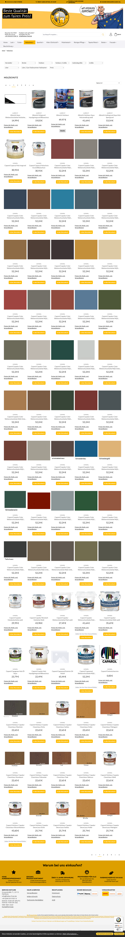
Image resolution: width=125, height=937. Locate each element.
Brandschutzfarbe (70, 918)
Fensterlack (42, 916)
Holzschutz (93, 916)
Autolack (117, 916)
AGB (53, 900)
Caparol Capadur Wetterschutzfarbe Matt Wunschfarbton (86, 619)
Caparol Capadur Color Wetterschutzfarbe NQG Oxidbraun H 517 (39, 418)
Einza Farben (68, 917)
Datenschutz (56, 896)
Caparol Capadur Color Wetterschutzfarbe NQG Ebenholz (62, 267)
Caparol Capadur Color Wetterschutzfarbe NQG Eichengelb (86, 267)
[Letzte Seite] (33, 85)
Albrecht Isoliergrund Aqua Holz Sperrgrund (110, 116)
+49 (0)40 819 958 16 (11, 36)
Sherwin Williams (62, 918)
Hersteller (8, 63)
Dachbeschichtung (22, 916)
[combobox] (71, 34)
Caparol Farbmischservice (109, 671)
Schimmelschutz (100, 916)
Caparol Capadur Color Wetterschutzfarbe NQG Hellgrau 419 (39, 368)
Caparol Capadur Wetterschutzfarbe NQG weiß (110, 619)
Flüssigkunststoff (14, 916)
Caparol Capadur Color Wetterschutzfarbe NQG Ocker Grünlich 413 (109, 368)
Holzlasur (22, 917)
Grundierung (53, 916)
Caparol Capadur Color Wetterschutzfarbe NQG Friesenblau (86, 317)
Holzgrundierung (74, 916)
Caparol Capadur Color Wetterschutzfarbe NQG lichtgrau (86, 368)
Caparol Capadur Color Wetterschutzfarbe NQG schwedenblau (86, 468)
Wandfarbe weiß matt (47, 918)
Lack (19, 917)
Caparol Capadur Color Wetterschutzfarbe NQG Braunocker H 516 (15, 267)
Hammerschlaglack (82, 916)
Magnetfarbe (67, 916)
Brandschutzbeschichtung (80, 918)
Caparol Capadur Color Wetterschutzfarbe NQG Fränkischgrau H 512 (39, 317)
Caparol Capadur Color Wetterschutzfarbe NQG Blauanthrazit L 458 (86, 217)
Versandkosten (32, 893)
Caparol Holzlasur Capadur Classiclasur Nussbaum (15, 776)
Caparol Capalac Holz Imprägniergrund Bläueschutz (39, 672)
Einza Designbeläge (75, 917)
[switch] (119, 929)
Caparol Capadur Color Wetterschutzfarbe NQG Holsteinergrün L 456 (62, 368)
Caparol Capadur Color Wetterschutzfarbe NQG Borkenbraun (109, 217)
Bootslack (59, 917)
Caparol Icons (55, 918)
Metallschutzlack (60, 916)
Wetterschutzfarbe (29, 917)
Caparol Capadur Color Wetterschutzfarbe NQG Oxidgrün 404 (62, 418)
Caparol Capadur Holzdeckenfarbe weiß (15, 619)
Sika (28, 915)
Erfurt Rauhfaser (91, 917)
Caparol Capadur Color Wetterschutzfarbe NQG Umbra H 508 (39, 568)
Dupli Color (112, 916)
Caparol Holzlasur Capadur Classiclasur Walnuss (86, 776)
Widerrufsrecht (32, 896)
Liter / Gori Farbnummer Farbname (34, 67)
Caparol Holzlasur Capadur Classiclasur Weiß (110, 776)
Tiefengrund (107, 916)
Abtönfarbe (15, 917)
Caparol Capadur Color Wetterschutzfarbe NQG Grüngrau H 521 (15, 368)
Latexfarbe (9, 917)
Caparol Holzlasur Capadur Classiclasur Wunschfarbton (15, 826)
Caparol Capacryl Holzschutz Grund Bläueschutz (39, 167)
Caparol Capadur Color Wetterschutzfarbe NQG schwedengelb (109, 468)
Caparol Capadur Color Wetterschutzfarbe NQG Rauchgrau (39, 468)
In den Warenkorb (15, 131)
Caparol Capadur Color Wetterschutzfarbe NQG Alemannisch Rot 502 (62, 167)
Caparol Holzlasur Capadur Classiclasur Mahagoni (110, 726)
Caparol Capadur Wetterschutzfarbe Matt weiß (62, 619)
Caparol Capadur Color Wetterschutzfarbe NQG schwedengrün (15, 518)
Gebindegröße (77, 63)
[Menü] (122, 917)
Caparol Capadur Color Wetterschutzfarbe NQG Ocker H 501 (15, 418)
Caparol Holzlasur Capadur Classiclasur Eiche (39, 726)
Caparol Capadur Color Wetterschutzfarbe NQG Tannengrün (86, 518)
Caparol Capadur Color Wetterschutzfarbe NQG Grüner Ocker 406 (109, 317)
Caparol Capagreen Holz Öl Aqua (15, 672)
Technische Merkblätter (35, 900)
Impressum (56, 893)
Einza (81, 917)
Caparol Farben (33, 915)
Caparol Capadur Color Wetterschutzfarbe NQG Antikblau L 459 (15, 217)
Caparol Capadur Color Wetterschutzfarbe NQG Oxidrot (86, 418)
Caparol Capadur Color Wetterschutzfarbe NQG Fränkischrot (62, 317)
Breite (24, 63)
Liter (6, 67)
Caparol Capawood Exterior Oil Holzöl (62, 672)
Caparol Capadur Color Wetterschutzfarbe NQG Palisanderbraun (15, 468)
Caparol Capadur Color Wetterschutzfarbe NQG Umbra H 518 (62, 568)
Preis (52, 67)
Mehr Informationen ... (70, 934)
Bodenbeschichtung (37, 917)
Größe (91, 63)
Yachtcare (112, 917)
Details (62, 131)
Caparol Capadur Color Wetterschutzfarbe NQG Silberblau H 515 (62, 518)
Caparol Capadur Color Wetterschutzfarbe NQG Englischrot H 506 (15, 317)
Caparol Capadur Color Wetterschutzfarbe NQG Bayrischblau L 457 (62, 217)
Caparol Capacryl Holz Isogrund (15, 165)
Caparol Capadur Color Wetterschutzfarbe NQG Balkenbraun (39, 217)
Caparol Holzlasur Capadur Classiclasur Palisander (39, 776)
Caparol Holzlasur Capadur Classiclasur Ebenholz (15, 726)
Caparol (63, 917)
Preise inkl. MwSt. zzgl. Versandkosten (11, 126)
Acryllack (89, 916)
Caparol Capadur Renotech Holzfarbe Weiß (39, 619)
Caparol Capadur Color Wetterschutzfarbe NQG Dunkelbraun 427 (39, 267)
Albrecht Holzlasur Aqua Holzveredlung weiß (86, 116)
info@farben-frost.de (25, 36)
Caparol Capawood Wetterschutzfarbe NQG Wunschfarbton (86, 672)
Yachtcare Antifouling (105, 917)
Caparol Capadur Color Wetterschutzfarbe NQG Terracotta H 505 (109, 518)
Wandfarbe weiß (38, 918)
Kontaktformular (7, 907)
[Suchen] (103, 34)
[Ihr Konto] (110, 34)
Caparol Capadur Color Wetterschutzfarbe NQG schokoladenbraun (62, 468)
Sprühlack (47, 916)
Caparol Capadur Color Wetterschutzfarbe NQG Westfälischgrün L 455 (109, 568)
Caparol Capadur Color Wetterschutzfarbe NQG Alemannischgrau (86, 167)
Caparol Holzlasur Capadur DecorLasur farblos (62, 826)
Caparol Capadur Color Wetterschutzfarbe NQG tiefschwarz (15, 568)
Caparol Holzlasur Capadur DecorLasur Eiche (39, 826)
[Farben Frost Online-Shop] (62, 17)
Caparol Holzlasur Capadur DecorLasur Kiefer (86, 826)
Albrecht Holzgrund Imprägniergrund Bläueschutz (39, 116)
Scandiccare (97, 917)
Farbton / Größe (61, 63)
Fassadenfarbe (7, 916)
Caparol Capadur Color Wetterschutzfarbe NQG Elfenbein (109, 267)
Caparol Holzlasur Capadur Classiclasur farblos (62, 726)
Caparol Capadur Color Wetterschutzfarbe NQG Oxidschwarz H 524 (109, 418)
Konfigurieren (119, 933)
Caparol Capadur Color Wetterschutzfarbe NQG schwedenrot (39, 518)
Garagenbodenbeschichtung (33, 916)
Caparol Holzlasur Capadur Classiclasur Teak (62, 776)
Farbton (41, 63)
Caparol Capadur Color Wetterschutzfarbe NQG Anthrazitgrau (109, 167)
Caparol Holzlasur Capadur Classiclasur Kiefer (86, 726)
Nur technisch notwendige (104, 933)
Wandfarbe (4, 917)
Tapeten (85, 917)
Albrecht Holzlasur (62, 115)
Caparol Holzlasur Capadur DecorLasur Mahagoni (110, 826)
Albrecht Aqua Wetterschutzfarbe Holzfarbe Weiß (15, 116)
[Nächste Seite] (29, 85)
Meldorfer (88, 918)
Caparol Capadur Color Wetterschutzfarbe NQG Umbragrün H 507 (86, 568)
